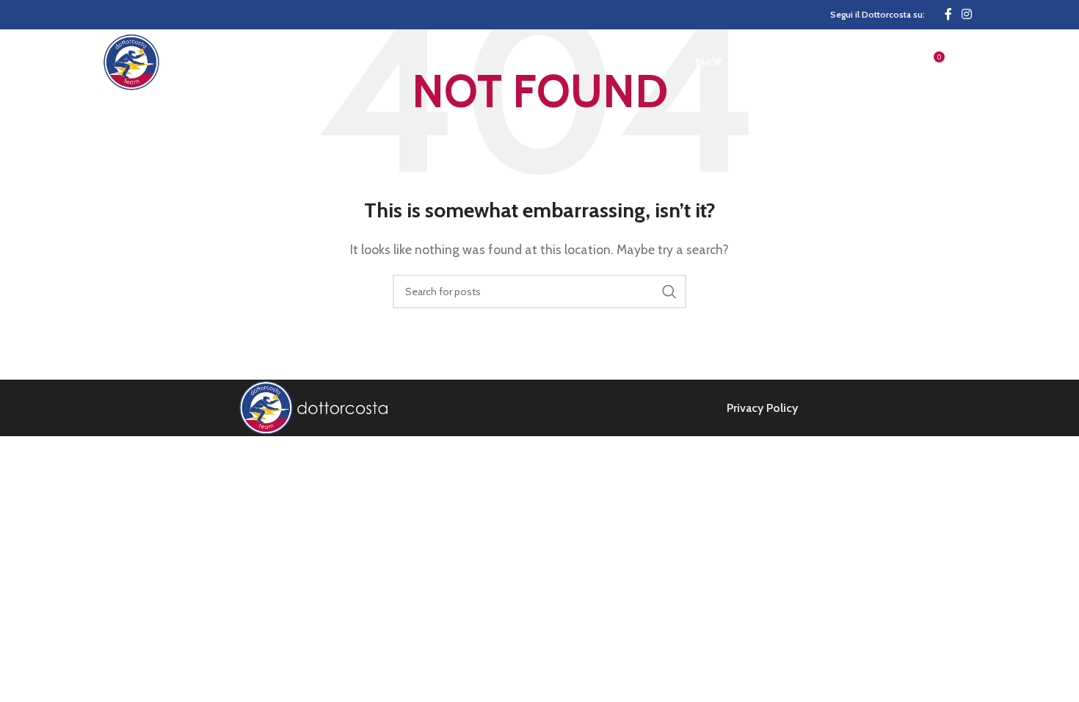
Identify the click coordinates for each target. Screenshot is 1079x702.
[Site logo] (184, 61)
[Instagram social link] (967, 14)
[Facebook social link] (948, 14)
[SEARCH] (669, 291)
